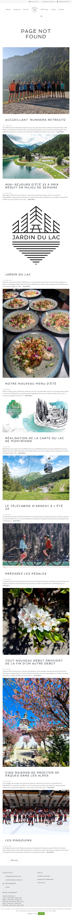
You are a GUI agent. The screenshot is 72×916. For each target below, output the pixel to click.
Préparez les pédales (26, 573)
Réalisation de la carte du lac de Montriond (34, 440)
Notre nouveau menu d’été (30, 383)
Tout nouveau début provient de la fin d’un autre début (34, 662)
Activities (25, 9)
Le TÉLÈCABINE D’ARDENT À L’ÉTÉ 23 (34, 507)
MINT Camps (44, 9)
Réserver (8, 9)
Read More (60, 132)
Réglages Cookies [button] (32, 913)
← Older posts (13, 860)
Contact (53, 9)
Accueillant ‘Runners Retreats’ (35, 119)
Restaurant (17, 9)
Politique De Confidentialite (45, 879)
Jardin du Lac (18, 274)
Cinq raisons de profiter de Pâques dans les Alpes (32, 774)
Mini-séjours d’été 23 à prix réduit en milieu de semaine (32, 186)
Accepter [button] (41, 913)
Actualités (61, 9)
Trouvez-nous (41, 882)
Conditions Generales (43, 876)
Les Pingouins (18, 840)
